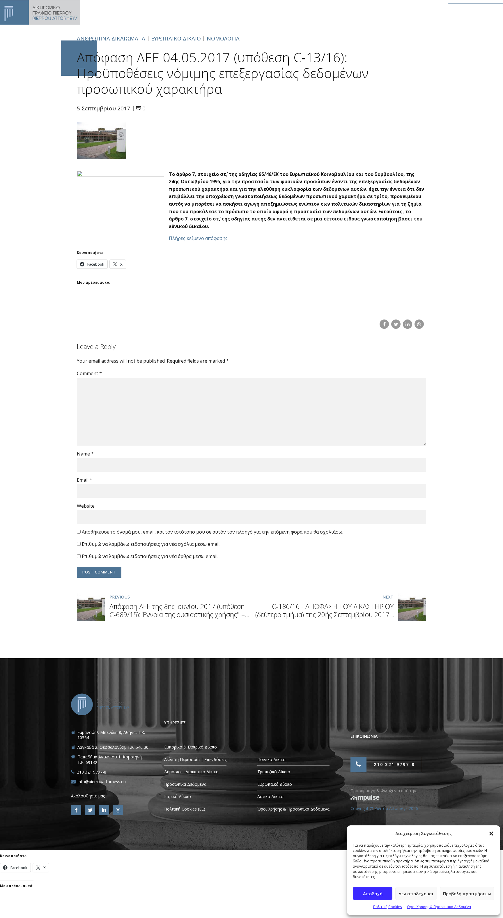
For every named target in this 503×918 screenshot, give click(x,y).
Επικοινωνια (419, 8)
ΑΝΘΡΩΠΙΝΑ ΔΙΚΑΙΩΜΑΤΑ (111, 38)
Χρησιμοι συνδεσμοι (343, 8)
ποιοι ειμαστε (255, 8)
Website (86, 506)
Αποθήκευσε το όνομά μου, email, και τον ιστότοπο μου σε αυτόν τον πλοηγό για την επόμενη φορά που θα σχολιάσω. (212, 532)
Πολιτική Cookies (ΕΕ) (184, 809)
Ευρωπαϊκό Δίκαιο (274, 784)
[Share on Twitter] (396, 324)
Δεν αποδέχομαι (416, 893)
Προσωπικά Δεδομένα (185, 784)
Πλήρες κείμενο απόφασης (198, 238)
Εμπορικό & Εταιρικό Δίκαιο (190, 747)
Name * (85, 454)
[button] (491, 833)
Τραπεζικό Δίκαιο (273, 771)
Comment (89, 373)
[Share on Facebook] (384, 324)
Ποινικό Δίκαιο (271, 759)
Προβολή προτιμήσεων (467, 893)
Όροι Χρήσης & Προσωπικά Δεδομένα (439, 906)
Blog (386, 8)
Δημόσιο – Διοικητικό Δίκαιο (191, 771)
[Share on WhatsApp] (419, 324)
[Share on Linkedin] (407, 324)
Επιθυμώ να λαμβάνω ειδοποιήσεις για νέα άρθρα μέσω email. (150, 556)
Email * (84, 480)
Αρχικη (218, 8)
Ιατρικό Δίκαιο (177, 796)
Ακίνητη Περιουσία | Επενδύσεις (195, 759)
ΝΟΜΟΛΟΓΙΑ (223, 38)
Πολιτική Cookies (387, 906)
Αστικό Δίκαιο (270, 796)
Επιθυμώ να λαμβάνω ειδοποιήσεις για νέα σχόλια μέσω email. (151, 544)
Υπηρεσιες (295, 8)
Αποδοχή (372, 893)
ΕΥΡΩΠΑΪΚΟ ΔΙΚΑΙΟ (176, 38)
